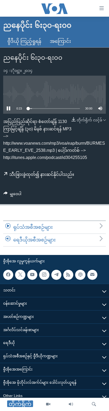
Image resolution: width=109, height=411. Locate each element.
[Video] (48, 404)
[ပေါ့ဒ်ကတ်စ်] (80, 275)
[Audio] (71, 404)
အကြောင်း (60, 41)
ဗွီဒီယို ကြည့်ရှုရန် (24, 41)
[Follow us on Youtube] (32, 275)
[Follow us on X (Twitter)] (20, 275)
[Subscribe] (92, 275)
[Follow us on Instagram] (44, 275)
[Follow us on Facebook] (8, 275)
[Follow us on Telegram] (56, 275)
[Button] (12, 195)
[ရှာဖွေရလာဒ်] (94, 404)
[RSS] (68, 275)
